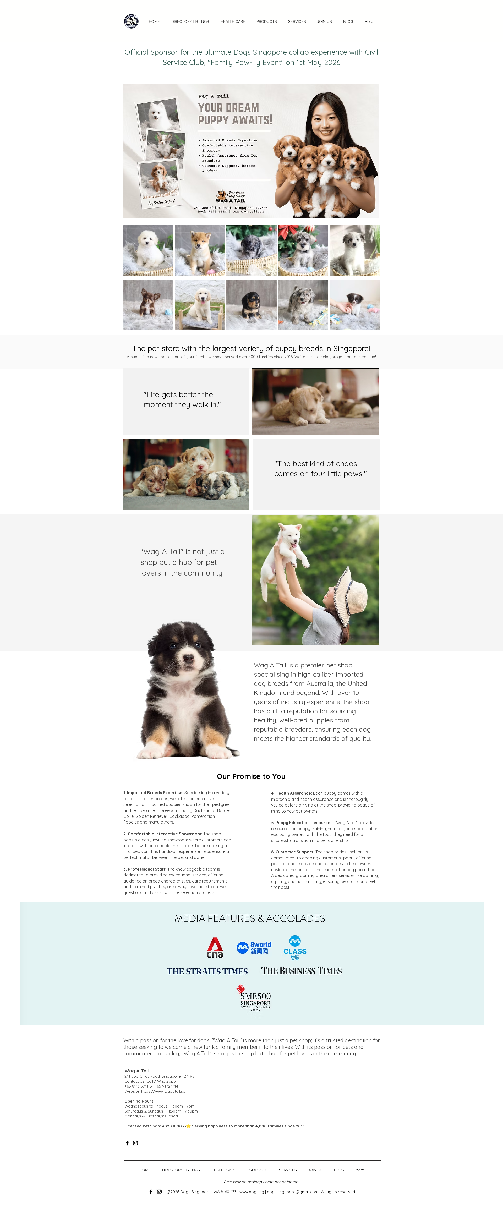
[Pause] (258, 428)
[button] (266, 21)
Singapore (201, 1191)
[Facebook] (127, 1143)
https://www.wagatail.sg (163, 1091)
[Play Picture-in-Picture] (363, 428)
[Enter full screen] (372, 428)
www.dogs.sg (251, 1191)
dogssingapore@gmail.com (292, 1191)
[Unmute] (267, 428)
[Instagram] (135, 1143)
